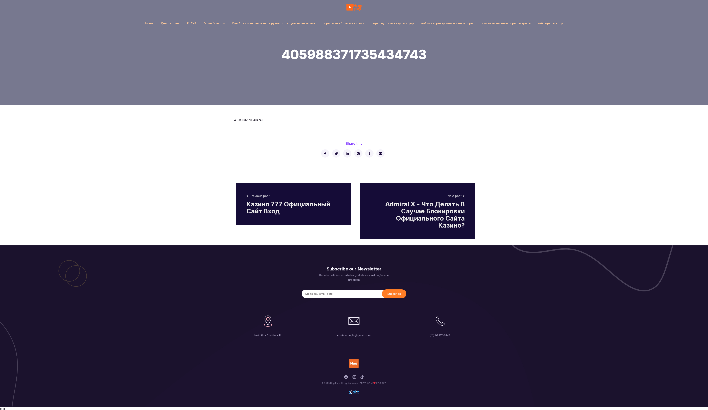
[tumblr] (369, 153)
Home (149, 23)
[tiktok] (362, 378)
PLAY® (191, 23)
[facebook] (325, 153)
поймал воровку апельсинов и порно (448, 23)
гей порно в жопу (550, 23)
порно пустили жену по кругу (393, 23)
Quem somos (170, 23)
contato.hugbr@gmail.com (354, 335)
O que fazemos (214, 23)
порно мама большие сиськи (343, 23)
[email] (380, 153)
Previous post (260, 196)
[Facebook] (346, 378)
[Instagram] (354, 378)
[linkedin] (347, 153)
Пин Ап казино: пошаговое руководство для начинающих (273, 23)
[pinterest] (358, 153)
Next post (454, 196)
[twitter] (336, 153)
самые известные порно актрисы (506, 23)
